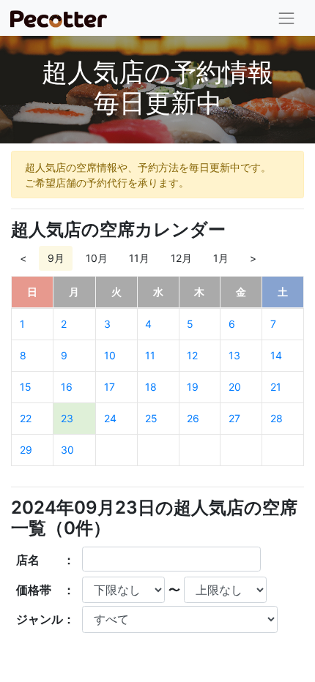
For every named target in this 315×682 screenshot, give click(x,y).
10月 (97, 258)
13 (234, 355)
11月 (139, 258)
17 (109, 387)
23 (67, 418)
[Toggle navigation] (287, 18)
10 (110, 355)
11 (150, 355)
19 (193, 387)
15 (26, 387)
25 (151, 418)
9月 (56, 258)
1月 (221, 258)
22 (26, 418)
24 (110, 418)
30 (67, 449)
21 (275, 387)
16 (67, 387)
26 (193, 418)
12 (192, 355)
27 (234, 418)
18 (151, 387)
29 (26, 449)
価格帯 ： (45, 589)
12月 (181, 258)
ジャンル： (45, 619)
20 (235, 387)
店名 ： (45, 559)
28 (276, 418)
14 (276, 355)
